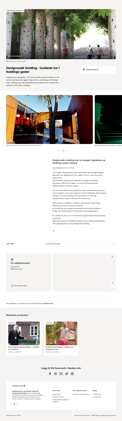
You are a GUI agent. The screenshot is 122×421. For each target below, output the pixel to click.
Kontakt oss (97, 397)
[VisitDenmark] (18, 386)
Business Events (58, 397)
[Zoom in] (112, 283)
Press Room (56, 394)
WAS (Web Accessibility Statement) (104, 415)
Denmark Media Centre (81, 394)
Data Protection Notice (82, 415)
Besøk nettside (91, 69)
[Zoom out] (112, 288)
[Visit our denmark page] (49, 373)
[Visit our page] (55, 373)
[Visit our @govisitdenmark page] (66, 373)
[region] (84, 272)
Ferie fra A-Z (97, 394)
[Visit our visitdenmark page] (61, 373)
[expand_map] (112, 257)
